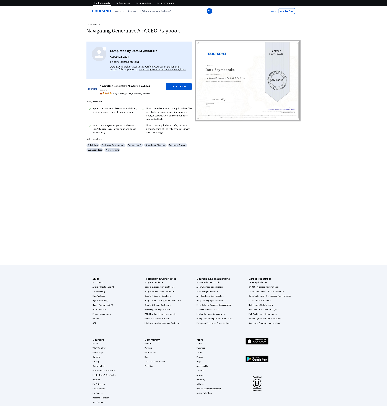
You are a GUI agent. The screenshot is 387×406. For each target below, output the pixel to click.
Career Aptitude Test (258, 282)
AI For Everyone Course (207, 291)
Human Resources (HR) (103, 305)
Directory (201, 379)
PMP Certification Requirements (263, 314)
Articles (200, 375)
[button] (132, 11)
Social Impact (99, 402)
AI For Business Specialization (210, 286)
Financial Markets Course (208, 309)
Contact (200, 370)
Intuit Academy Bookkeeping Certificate (163, 323)
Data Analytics (99, 296)
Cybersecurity (99, 291)
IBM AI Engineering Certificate (158, 309)
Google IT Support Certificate (158, 296)
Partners (148, 348)
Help (199, 361)
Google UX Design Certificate (158, 305)
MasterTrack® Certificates (104, 375)
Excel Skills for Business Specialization (214, 305)
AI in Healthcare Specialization (210, 296)
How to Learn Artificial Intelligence (264, 309)
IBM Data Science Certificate (157, 318)
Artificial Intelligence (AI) (103, 286)
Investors (201, 348)
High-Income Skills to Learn (261, 305)
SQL (94, 323)
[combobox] (170, 11)
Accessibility (202, 366)
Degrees (96, 379)
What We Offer (99, 348)
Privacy (200, 357)
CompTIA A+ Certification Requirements (266, 291)
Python (96, 318)
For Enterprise (99, 384)
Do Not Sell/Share (204, 393)
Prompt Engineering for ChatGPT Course (215, 318)
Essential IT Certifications (260, 300)
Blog (147, 357)
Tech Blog (149, 366)
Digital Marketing (100, 300)
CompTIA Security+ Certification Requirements (270, 296)
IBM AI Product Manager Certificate (160, 314)
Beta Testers (150, 352)
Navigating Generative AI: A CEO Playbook (162, 69)
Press (199, 343)
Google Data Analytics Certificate (159, 291)
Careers (96, 357)
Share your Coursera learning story (264, 323)
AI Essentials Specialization (209, 282)
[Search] (209, 11)
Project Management (102, 314)
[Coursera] (101, 11)
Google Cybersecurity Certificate (160, 286)
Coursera (103, 90)
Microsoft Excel (99, 309)
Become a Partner (101, 397)
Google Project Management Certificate (163, 300)
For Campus (98, 393)
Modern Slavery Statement (209, 388)
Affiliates (200, 384)
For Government (100, 388)
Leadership (98, 352)
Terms (199, 352)
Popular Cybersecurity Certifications (265, 318)
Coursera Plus (99, 366)
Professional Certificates (104, 370)
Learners (149, 343)
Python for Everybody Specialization (213, 323)
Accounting (98, 282)
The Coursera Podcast (155, 361)
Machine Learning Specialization (211, 314)
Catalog (96, 361)
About (95, 343)
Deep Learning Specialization (210, 300)
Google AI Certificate (154, 282)
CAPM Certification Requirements (264, 286)
